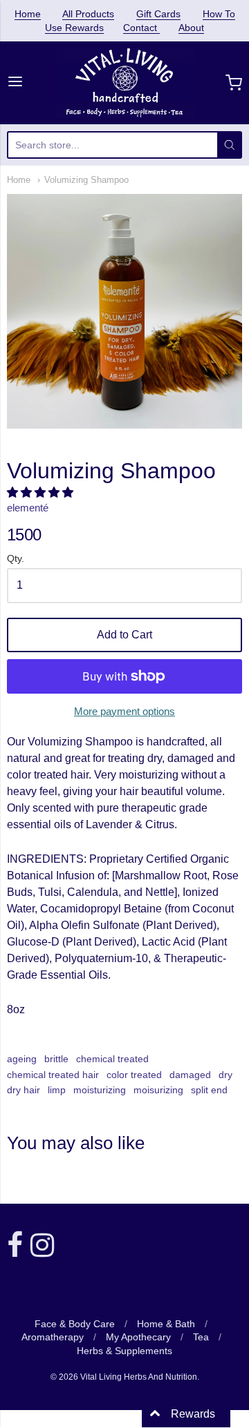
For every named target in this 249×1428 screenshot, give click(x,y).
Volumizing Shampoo (86, 180)
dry (225, 1074)
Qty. (15, 559)
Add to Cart (124, 634)
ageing (22, 1058)
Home (28, 13)
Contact (141, 27)
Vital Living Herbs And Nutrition (138, 1377)
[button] (41, 492)
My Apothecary (138, 1336)
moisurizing (158, 1089)
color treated (134, 1074)
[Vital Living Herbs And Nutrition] (124, 82)
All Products (88, 13)
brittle (56, 1058)
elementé (27, 508)
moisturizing (99, 1089)
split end (209, 1089)
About (191, 27)
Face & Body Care (75, 1323)
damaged (190, 1074)
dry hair (23, 1089)
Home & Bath (166, 1323)
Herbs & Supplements (124, 1350)
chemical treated (112, 1058)
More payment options (124, 711)
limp (57, 1089)
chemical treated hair (53, 1074)
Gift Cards (158, 13)
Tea (201, 1336)
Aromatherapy (52, 1336)
